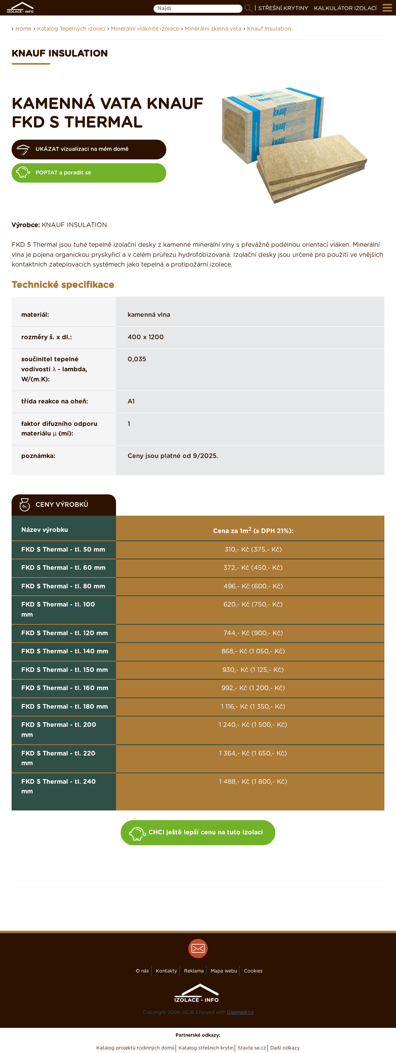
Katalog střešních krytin (206, 1048)
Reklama (194, 971)
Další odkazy (285, 1048)
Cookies (253, 971)
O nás (142, 971)
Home (23, 29)
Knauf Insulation (269, 29)
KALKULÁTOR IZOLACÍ (345, 8)
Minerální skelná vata (213, 29)
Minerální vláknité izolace (145, 29)
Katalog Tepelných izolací (72, 29)
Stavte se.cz (252, 1048)
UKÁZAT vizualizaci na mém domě (82, 149)
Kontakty (166, 971)
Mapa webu (224, 971)
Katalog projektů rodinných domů (135, 1048)
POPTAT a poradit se (63, 173)
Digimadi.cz (240, 1012)
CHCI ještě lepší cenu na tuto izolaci (205, 832)
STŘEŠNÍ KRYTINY (283, 8)
